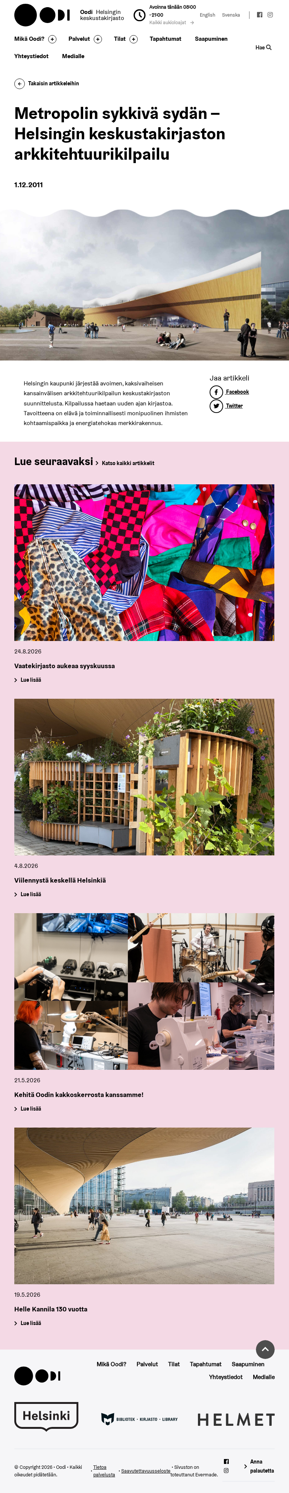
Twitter (234, 405)
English (207, 15)
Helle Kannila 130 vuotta (50, 1309)
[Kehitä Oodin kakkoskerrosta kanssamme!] (144, 991)
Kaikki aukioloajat (168, 22)
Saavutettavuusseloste (145, 1471)
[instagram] (270, 16)
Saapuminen (211, 39)
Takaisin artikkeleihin (53, 83)
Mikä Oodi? (29, 39)
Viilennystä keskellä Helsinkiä (60, 880)
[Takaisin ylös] (265, 1349)
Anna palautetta (262, 1466)
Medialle (73, 56)
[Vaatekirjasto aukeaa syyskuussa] (144, 562)
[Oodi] (37, 1375)
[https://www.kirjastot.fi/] (139, 1419)
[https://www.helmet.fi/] (236, 1419)
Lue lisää (31, 680)
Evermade (206, 1474)
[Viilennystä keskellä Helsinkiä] (144, 777)
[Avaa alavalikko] (50, 39)
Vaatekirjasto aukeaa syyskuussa (64, 665)
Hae (261, 47)
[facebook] (259, 16)
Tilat (120, 39)
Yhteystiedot (31, 56)
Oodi (42, 15)
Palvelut (79, 39)
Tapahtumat (165, 39)
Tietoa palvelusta (104, 1471)
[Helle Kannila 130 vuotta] (144, 1206)
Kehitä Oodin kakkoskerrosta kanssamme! (79, 1094)
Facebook (237, 391)
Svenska (231, 15)
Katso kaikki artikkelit (128, 463)
